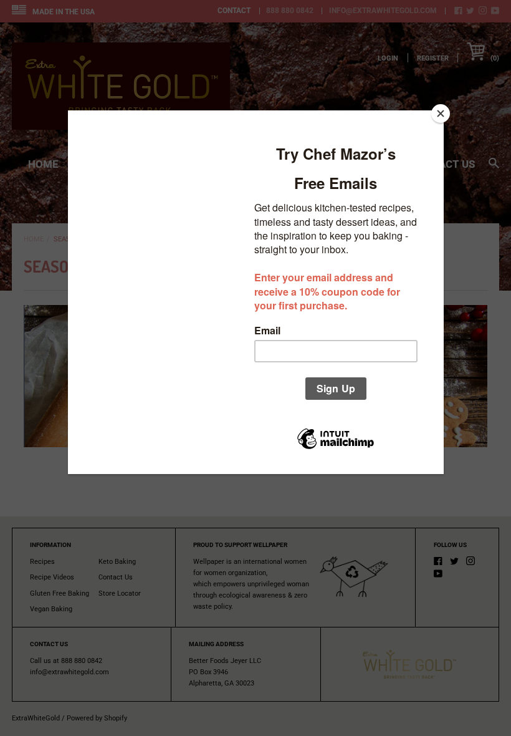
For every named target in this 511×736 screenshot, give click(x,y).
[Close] (440, 113)
